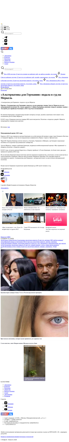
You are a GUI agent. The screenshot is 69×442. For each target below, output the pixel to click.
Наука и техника (9, 391)
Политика (4, 90)
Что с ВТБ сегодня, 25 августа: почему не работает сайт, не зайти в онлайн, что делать (30, 74)
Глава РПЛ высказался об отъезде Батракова (34, 228)
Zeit (9, 127)
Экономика (7, 385)
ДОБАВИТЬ (4, 188)
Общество (7, 389)
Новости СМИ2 (5, 237)
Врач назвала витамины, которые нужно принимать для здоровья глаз (21, 338)
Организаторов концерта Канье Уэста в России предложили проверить (21, 292)
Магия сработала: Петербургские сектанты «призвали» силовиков (55, 208)
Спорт (6, 393)
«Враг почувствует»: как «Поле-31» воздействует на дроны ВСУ (12, 228)
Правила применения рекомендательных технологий (17, 436)
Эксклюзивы (8, 394)
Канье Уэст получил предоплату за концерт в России (12, 208)
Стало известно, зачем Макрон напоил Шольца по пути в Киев (19, 343)
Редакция (7, 396)
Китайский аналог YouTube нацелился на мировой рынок (55, 229)
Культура (7, 386)
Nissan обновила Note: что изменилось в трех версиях (32, 208)
